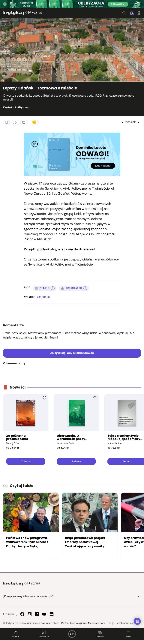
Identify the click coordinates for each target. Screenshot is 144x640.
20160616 (43, 297)
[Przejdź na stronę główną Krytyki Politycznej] (21, 584)
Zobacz (25, 461)
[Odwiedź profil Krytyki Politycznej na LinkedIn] (51, 614)
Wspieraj (15, 636)
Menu (128, 636)
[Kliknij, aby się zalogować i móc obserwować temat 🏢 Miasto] (53, 288)
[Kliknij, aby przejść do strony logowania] (139, 13)
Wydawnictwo (44, 636)
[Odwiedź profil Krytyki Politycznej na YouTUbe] (44, 614)
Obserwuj (100, 636)
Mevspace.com (96, 623)
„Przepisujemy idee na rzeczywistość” (29, 596)
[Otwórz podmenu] (138, 596)
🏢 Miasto (42, 288)
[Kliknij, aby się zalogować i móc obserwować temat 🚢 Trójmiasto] (85, 288)
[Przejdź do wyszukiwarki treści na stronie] (124, 13)
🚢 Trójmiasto (71, 288)
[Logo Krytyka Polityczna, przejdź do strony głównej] (22, 13)
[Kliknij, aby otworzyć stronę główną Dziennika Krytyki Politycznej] (72, 634)
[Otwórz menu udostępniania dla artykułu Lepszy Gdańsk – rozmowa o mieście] (15, 122)
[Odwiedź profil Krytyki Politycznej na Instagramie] (29, 614)
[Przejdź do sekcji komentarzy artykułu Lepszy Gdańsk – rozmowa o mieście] (24, 122)
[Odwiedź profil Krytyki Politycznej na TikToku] (37, 614)
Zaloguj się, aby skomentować (72, 353)
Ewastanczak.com (125, 623)
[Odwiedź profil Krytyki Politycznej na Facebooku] (22, 614)
